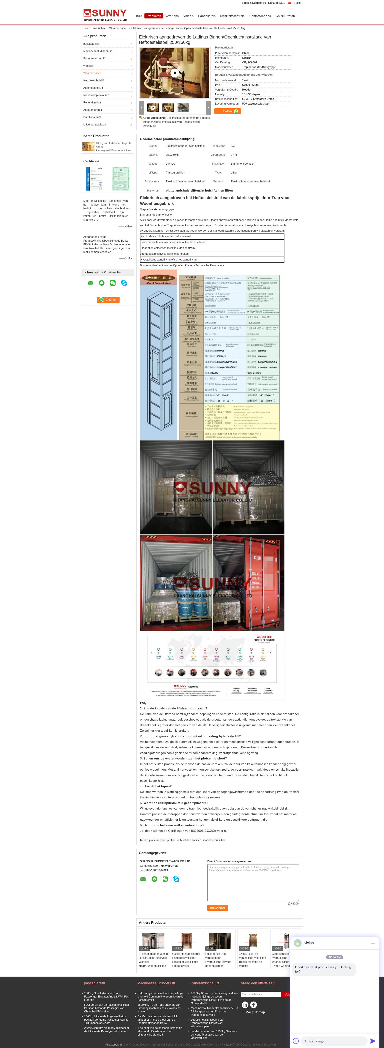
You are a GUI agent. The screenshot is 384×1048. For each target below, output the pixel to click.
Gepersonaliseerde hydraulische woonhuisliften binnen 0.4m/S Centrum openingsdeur (285, 961)
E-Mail (246, 1012)
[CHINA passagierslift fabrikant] (106, 15)
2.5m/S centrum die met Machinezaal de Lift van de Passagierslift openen (106, 1029)
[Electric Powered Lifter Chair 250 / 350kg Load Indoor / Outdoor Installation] (168, 107)
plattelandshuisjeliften (162, 840)
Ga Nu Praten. (286, 15)
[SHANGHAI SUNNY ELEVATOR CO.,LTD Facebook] (254, 1006)
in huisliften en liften (189, 840)
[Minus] (373, 943)
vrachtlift (88, 65)
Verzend (290, 994)
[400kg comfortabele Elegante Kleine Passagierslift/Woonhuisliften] (88, 146)
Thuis (138, 16)
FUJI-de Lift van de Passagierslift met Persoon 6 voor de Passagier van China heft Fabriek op (106, 1008)
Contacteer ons (260, 16)
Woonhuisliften (118, 28)
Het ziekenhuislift (93, 80)
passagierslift (91, 43)
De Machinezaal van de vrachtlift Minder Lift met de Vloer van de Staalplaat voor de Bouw (157, 1020)
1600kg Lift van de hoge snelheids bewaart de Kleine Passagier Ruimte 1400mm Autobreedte (106, 1020)
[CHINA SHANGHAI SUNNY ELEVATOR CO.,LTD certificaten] (94, 178)
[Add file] (296, 1041)
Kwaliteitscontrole (232, 16)
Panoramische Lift (94, 58)
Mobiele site (251, 1017)
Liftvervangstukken (94, 124)
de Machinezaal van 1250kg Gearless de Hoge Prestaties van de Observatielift (214, 1035)
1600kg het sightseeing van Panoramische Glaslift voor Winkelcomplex (207, 1023)
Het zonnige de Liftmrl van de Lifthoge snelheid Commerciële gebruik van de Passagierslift (161, 997)
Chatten (227, 111)
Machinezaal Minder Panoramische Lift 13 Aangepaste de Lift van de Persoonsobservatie (214, 1011)
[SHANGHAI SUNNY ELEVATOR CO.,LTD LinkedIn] (245, 1006)
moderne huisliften (214, 840)
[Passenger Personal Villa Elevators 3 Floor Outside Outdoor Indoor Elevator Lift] (175, 73)
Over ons (172, 16)
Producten (154, 16)
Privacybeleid (113, 1044)
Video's (188, 16)
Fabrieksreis (207, 16)
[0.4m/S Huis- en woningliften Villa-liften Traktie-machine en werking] (253, 941)
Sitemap (259, 1012)
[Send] (372, 1041)
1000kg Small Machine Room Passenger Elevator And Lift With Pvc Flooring (106, 997)
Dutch (297, 2)
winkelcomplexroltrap (96, 95)
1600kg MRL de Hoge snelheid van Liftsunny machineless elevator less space (159, 1008)
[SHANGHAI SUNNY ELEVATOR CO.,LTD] (141, 108)
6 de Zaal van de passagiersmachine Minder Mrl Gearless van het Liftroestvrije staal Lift (160, 1031)
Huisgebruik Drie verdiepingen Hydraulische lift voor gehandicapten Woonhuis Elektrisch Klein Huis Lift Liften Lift (219, 963)
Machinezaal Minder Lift (97, 51)
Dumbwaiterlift (92, 117)
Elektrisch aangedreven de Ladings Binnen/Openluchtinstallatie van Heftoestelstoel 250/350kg (176, 121)
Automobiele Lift (93, 87)
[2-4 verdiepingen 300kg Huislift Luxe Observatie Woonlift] (153, 941)
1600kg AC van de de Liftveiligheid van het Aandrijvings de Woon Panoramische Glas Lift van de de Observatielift (214, 998)
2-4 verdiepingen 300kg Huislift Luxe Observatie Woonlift (153, 957)
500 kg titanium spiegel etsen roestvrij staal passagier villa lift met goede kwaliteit (186, 959)
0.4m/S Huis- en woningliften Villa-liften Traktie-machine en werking (252, 959)
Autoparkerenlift (92, 109)
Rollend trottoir (92, 102)
